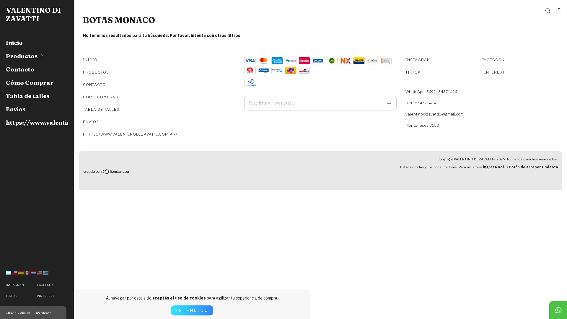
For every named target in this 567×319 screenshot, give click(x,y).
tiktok (11, 296)
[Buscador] (547, 10)
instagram (15, 285)
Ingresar (43, 313)
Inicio (14, 42)
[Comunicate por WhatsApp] (558, 310)
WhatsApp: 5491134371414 (431, 91)
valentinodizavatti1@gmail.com (434, 114)
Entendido (192, 310)
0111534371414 (420, 102)
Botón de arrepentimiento (533, 167)
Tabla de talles (28, 96)
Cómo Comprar (29, 82)
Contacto (20, 69)
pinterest (45, 296)
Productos (22, 56)
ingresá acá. (494, 167)
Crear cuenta (18, 313)
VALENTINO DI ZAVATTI (33, 14)
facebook (45, 285)
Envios (16, 109)
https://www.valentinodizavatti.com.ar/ (37, 122)
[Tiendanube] (106, 172)
